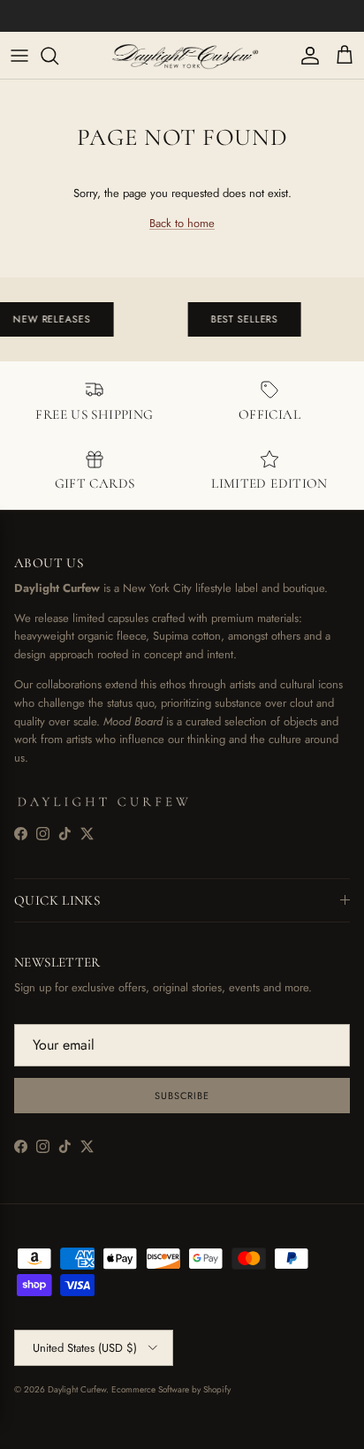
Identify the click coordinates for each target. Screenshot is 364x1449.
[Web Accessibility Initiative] (7, 1429)
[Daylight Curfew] (182, 55)
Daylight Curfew (77, 1389)
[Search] (58, 55)
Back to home (182, 223)
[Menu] (19, 55)
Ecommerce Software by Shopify (171, 1389)
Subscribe (182, 1096)
